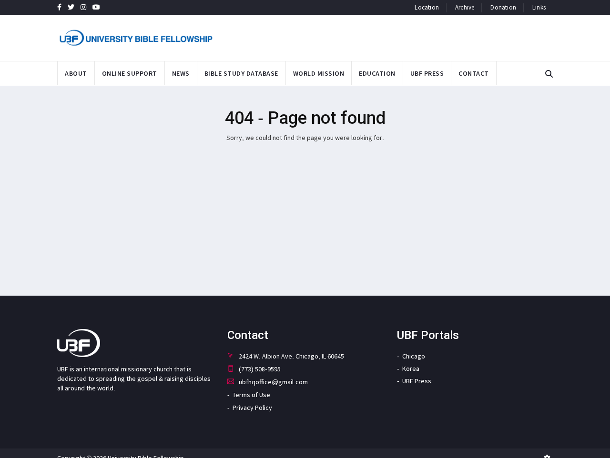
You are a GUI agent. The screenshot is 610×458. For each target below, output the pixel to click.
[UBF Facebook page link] (59, 7)
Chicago (413, 356)
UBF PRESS (427, 73)
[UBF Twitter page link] (71, 7)
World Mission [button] (319, 73)
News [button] (181, 73)
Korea (410, 368)
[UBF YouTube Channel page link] (96, 7)
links (539, 7)
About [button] (76, 73)
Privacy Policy (252, 407)
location (427, 7)
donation (503, 7)
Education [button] (377, 73)
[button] (549, 74)
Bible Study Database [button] (241, 73)
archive (464, 7)
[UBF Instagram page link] (83, 7)
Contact (473, 73)
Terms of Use (251, 394)
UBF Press (416, 381)
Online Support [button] (129, 73)
